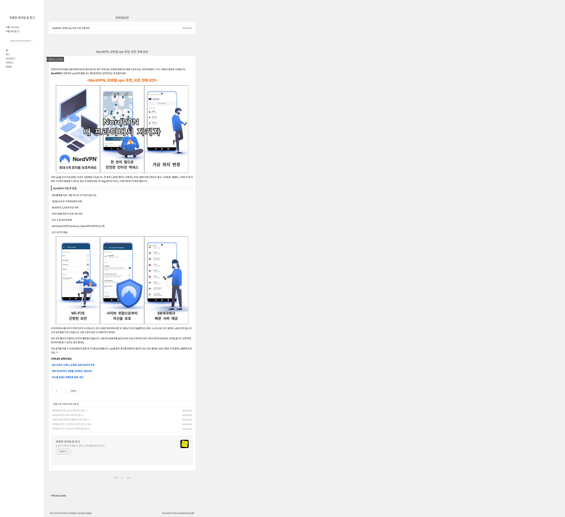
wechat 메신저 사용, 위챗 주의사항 (67, 414)
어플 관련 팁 (12, 31)
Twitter (65, 513)
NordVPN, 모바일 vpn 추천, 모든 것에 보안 (71, 27)
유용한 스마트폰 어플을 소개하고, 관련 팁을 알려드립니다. (80, 445)
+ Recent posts (58, 495)
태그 (8, 54)
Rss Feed (54, 513)
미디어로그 (10, 58)
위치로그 (10, 62)
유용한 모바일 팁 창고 (22, 17)
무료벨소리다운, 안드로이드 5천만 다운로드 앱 (71, 424)
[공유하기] (60, 391)
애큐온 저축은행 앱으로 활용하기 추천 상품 (70, 419)
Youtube (81, 513)
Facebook (73, 513)
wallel (191, 513)
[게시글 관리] (63, 391)
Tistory (175, 513)
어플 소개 (12, 27)
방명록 (9, 66)
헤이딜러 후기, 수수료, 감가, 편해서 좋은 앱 (70, 428)
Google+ (88, 513)
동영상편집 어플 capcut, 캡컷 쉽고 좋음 (68, 410)
